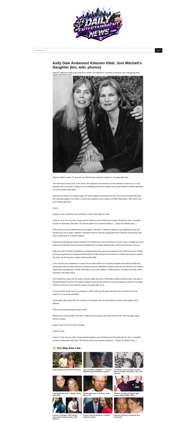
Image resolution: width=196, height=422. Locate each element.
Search (158, 50)
